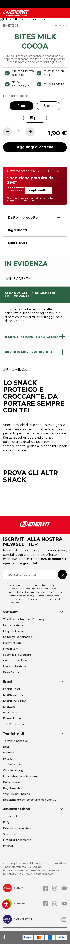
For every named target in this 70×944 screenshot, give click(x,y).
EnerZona (9, 706)
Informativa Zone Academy (20, 776)
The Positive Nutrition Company (23, 619)
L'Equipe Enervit (13, 631)
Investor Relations (14, 666)
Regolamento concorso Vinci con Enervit (29, 799)
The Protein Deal (14, 724)
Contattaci (10, 816)
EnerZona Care (12, 712)
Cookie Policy (11, 764)
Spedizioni (10, 833)
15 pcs (35, 118)
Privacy (7, 758)
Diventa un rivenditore (17, 828)
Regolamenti (11, 788)
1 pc (21, 106)
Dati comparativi (13, 781)
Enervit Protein (12, 718)
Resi (6, 746)
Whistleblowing (13, 770)
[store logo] (16, 13)
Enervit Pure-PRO (14, 700)
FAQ (6, 822)
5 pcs (48, 106)
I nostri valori (11, 648)
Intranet (8, 845)
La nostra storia (13, 625)
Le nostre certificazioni (18, 636)
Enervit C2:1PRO (13, 694)
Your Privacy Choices (16, 793)
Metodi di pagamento (17, 839)
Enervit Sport (11, 688)
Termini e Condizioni (16, 740)
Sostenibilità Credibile (17, 654)
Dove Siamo (11, 672)
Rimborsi (8, 752)
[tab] (35, 217)
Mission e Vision (13, 642)
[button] (8, 937)
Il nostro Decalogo (15, 660)
